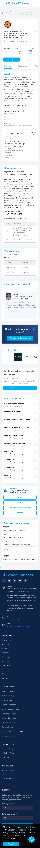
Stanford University (8, 700)
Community (6, 657)
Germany (20, 513)
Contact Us (6, 678)
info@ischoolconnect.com (18, 626)
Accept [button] (11, 844)
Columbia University (9, 722)
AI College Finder (8, 753)
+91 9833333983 (13, 619)
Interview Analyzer (8, 749)
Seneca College (8, 727)
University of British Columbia (12, 731)
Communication (8, 779)
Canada (20, 497)
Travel (4, 774)
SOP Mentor (6, 757)
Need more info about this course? (20, 330)
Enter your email (9, 814)
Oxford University (8, 696)
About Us (5, 644)
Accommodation (8, 770)
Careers (5, 674)
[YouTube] (20, 580)
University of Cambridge (10, 709)
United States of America (20, 508)
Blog (3, 670)
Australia (20, 502)
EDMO (4, 648)
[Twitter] (14, 580)
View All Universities (9, 737)
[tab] (8, 66)
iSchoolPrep (6, 665)
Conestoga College (9, 713)
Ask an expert (7, 661)
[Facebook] (4, 580)
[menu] (35, 3)
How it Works (6, 640)
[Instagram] (9, 580)
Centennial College (9, 718)
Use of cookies (10, 838)
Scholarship (6, 653)
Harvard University (8, 691)
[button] (31, 839)
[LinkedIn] (25, 580)
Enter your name (9, 804)
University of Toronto (9, 705)
